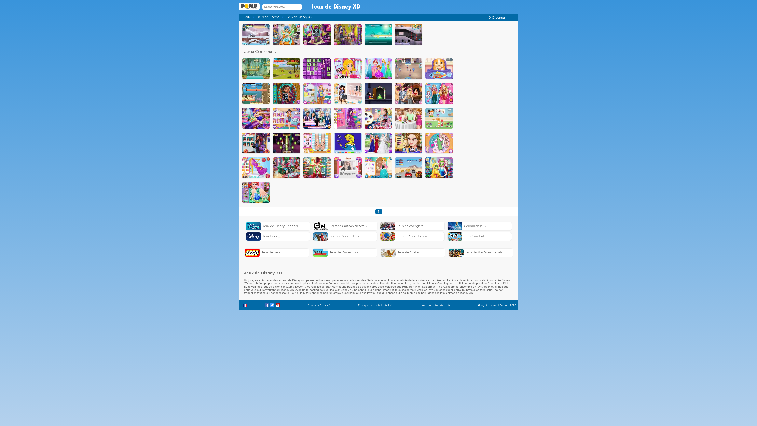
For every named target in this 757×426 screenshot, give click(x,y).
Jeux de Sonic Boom (412, 236)
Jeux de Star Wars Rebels (483, 252)
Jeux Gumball (474, 236)
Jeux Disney (271, 236)
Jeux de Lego (271, 252)
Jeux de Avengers (410, 226)
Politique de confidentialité (375, 305)
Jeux (247, 17)
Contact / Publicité (319, 305)
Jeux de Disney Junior (345, 252)
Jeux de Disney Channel (280, 226)
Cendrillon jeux (475, 226)
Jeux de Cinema (268, 17)
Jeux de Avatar (408, 252)
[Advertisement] (486, 83)
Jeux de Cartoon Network (348, 226)
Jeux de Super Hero (344, 236)
